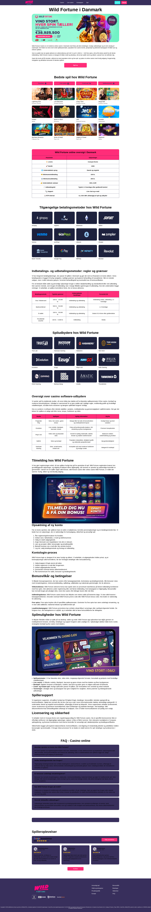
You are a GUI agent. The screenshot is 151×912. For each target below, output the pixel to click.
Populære (41, 83)
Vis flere (75, 868)
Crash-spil (85, 83)
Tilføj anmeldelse (109, 839)
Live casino (63, 83)
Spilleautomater (107, 83)
